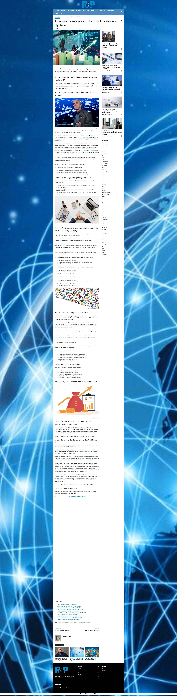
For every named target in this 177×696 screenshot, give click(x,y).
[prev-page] (96, 645)
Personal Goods (105, 219)
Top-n (103, 248)
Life (102, 202)
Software (103, 235)
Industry (103, 190)
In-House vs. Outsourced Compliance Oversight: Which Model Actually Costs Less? (111, 67)
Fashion (103, 173)
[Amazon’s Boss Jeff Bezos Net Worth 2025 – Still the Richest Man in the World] (62, 652)
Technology (110, 10)
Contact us (59, 13)
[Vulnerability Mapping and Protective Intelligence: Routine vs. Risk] (112, 80)
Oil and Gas (104, 217)
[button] (121, 12)
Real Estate (86, 10)
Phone (103, 221)
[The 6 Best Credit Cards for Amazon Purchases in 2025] (92, 652)
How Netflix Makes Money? (62, 630)
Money (93, 10)
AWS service (74, 158)
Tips (102, 246)
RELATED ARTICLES (59, 645)
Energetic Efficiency (105, 171)
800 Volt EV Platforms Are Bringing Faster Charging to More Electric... (110, 110)
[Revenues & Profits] (88, 4)
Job (102, 198)
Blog (102, 149)
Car (102, 155)
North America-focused (86, 137)
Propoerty (103, 225)
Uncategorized (104, 254)
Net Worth (103, 213)
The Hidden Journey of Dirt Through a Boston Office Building (110, 45)
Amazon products (72, 622)
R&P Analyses (60, 16)
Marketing (103, 204)
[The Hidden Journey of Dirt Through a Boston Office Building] (112, 36)
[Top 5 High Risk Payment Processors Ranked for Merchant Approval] (112, 123)
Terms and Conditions (85, 693)
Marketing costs (82, 456)
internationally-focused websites (91, 150)
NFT (102, 215)
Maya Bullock (104, 114)
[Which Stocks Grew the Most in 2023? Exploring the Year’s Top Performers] (77, 652)
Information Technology (106, 192)
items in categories (63, 245)
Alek (102, 48)
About (103, 668)
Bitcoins (103, 146)
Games (103, 180)
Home (57, 10)
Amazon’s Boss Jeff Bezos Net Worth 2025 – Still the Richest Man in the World (61, 659)
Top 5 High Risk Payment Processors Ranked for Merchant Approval (112, 132)
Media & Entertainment (106, 206)
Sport (103, 237)
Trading (103, 250)
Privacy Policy (94, 693)
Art (102, 142)
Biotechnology (104, 144)
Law (102, 200)
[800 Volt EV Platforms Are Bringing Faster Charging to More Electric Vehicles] (112, 102)
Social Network (101, 10)
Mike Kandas (104, 92)
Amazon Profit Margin (80, 622)
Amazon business (81, 180)
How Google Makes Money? (92, 630)
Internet (78, 10)
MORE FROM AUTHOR (69, 645)
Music (103, 211)
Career (103, 157)
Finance (103, 175)
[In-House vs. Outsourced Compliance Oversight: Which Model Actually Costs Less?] (112, 58)
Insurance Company (105, 194)
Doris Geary (104, 136)
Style (103, 242)
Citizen (103, 159)
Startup (103, 240)
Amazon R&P (87, 622)
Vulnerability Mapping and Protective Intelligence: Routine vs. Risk (111, 89)
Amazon (59, 622)
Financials (80, 668)
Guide (103, 182)
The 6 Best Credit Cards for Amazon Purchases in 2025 (90, 659)
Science (103, 231)
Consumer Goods (105, 161)
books (94, 238)
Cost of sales (81, 427)
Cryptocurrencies (105, 163)
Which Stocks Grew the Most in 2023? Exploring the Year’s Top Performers (76, 659)
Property (103, 223)
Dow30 (103, 167)
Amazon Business (65, 622)
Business (63, 10)
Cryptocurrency (104, 165)
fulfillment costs (76, 445)
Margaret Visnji (59, 28)
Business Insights (105, 153)
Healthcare (71, 10)
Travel (103, 252)
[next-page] (98, 645)
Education (104, 169)
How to (103, 188)
